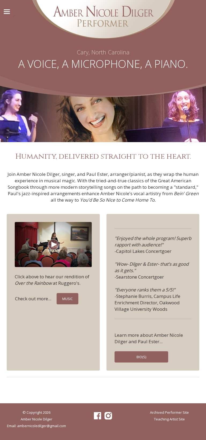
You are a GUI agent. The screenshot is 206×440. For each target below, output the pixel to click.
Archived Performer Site (169, 412)
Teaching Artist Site (169, 419)
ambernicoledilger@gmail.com (41, 425)
